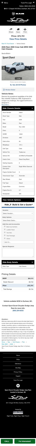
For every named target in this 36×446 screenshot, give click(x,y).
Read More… (6, 105)
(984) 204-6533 (29, 6)
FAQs (18, 359)
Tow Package (10, 235)
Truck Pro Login (18, 380)
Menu (6, 3)
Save (18, 32)
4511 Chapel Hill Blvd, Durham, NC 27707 (20, 8)
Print (25, 32)
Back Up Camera (12, 227)
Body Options (7, 217)
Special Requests (8, 246)
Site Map (18, 368)
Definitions (18, 364)
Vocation (5, 210)
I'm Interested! (25, 441)
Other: (8, 238)
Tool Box (9, 233)
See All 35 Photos (19, 85)
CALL (6, 441)
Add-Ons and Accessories (11, 224)
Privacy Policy (18, 372)
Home (18, 355)
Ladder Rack (10, 230)
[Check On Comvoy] (18, 386)
